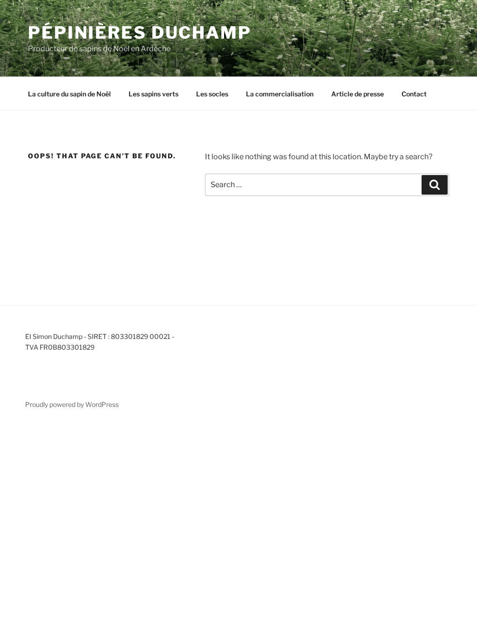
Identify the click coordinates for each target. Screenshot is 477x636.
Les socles (212, 94)
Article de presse (357, 94)
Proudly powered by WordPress (72, 404)
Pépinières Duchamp (140, 32)
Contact (414, 94)
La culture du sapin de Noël (69, 94)
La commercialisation (279, 94)
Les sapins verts (153, 94)
